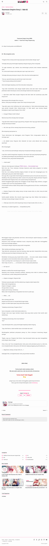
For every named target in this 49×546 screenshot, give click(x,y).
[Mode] (43, 2)
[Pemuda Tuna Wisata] (23, 1)
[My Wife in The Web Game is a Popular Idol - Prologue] (13, 485)
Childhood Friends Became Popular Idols (11, 455)
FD (27, 455)
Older (4, 410)
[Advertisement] (24, 27)
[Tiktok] (39, 540)
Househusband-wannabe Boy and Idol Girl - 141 (36, 487)
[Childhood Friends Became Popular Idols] (36, 472)
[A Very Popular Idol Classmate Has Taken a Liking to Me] (13, 472)
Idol (4, 457)
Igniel (46, 543)
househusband (30, 459)
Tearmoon (5, 459)
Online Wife (29, 457)
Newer (44, 410)
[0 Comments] (42, 13)
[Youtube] (46, 540)
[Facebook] (34, 540)
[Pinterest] (44, 540)
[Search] (46, 2)
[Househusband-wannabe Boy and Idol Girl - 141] (36, 485)
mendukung (35, 382)
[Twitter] (36, 540)
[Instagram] (41, 540)
